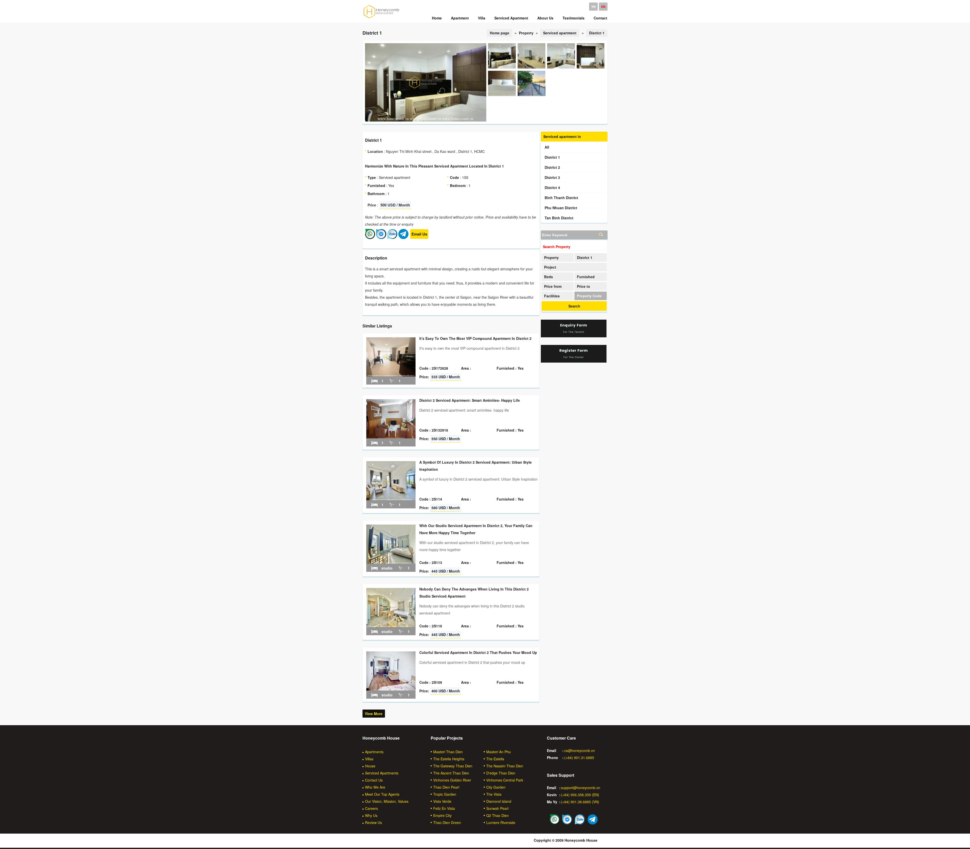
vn (593, 6)
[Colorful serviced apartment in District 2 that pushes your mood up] (391, 689)
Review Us (373, 822)
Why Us (371, 815)
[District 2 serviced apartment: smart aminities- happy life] (391, 436)
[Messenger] (381, 237)
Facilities (552, 295)
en (603, 6)
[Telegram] (403, 237)
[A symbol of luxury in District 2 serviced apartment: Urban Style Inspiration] (391, 498)
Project (550, 267)
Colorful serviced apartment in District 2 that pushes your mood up (478, 652)
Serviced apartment (559, 32)
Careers (371, 808)
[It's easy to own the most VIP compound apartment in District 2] (391, 375)
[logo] (381, 17)
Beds (548, 276)
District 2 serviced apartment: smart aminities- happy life (469, 400)
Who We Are (375, 787)
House (370, 765)
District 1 (596, 32)
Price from (553, 286)
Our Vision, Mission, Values (386, 801)
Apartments (374, 751)
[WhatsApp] (370, 237)
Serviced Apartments (381, 772)
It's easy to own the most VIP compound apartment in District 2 (475, 338)
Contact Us (374, 780)
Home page (499, 32)
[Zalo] (392, 237)
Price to (583, 286)
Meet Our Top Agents (382, 794)
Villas (369, 758)
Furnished (586, 276)
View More (373, 713)
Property (551, 257)
